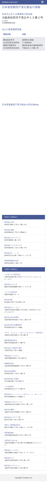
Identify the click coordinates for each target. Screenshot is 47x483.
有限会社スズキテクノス (13, 402)
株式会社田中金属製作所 (13, 325)
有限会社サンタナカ (11, 356)
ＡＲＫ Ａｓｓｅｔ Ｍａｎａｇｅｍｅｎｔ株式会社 (23, 333)
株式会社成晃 (9, 230)
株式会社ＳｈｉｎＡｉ (12, 307)
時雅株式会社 (9, 363)
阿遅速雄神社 (9, 433)
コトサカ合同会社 (10, 292)
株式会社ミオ (9, 458)
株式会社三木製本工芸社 (13, 348)
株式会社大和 (9, 222)
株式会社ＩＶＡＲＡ (11, 450)
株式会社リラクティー (12, 465)
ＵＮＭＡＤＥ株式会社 (12, 274)
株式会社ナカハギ (10, 284)
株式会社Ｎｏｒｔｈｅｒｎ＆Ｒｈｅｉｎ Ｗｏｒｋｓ (23, 394)
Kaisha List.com (9, 2)
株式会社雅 (8, 300)
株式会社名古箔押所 (11, 317)
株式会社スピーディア (12, 238)
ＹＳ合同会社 (9, 386)
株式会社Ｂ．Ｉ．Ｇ (11, 253)
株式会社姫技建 (10, 371)
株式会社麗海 (9, 409)
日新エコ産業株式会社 (12, 425)
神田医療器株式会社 (11, 261)
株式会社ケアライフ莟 (12, 417)
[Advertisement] (23, 76)
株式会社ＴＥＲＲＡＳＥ (13, 245)
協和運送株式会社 (10, 340)
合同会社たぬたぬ (10, 440)
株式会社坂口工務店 (11, 379)
